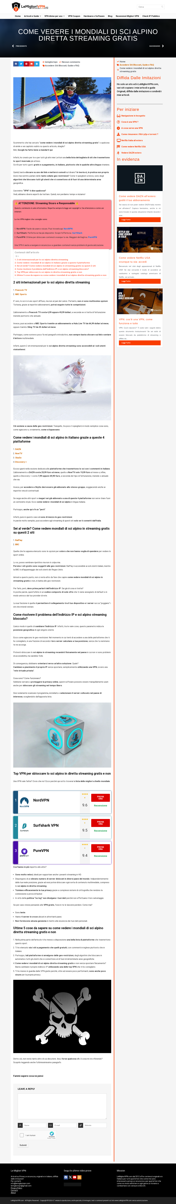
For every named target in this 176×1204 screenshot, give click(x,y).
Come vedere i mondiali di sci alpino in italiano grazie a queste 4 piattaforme (53, 263)
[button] (16, 64)
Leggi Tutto (126, 220)
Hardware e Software (94, 16)
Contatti (14, 1190)
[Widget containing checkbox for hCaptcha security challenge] (37, 1135)
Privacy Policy (16, 1188)
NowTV (18, 453)
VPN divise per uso (53, 16)
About (13, 1193)
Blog (110, 16)
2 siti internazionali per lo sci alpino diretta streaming (42, 260)
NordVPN (68, 229)
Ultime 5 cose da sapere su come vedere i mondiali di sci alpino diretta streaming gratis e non (61, 275)
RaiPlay (18, 540)
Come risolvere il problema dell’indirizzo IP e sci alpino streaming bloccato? (53, 269)
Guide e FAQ (73, 65)
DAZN (18, 449)
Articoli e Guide (31, 16)
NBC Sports (21, 294)
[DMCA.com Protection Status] (72, 1184)
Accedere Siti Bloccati (56, 65)
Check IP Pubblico (151, 16)
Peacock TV (21, 290)
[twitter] (70, 1177)
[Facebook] (66, 1177)
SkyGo (18, 457)
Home (18, 16)
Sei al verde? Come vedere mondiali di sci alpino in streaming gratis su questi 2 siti (56, 266)
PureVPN (92, 237)
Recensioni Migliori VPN (127, 16)
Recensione (100, 805)
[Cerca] (162, 7)
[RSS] (79, 1177)
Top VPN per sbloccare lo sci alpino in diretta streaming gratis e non (49, 272)
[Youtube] (75, 1177)
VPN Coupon (74, 16)
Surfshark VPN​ (46, 825)
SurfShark (77, 233)
